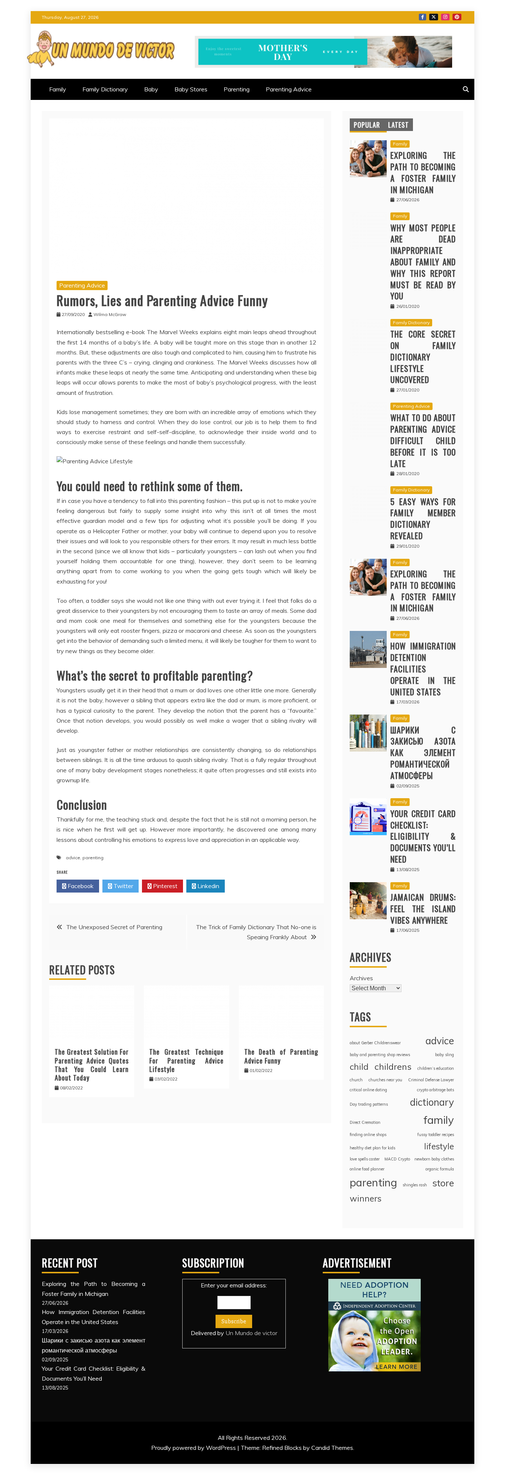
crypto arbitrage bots (435, 1089)
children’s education (435, 1068)
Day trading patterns (369, 1104)
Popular (367, 125)
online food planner (367, 1169)
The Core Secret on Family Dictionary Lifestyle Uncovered (423, 356)
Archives (361, 978)
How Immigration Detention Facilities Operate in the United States (423, 668)
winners (366, 1198)
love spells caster (365, 1159)
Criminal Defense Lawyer (431, 1079)
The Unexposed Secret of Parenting (114, 927)
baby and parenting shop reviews (380, 1054)
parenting (93, 857)
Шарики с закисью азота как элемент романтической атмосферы (423, 752)
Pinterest (457, 17)
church (356, 1079)
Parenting (237, 89)
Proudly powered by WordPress (194, 1447)
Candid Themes (332, 1447)
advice (73, 857)
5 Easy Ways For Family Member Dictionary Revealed (423, 518)
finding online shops (368, 1134)
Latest (398, 125)
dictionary (432, 1102)
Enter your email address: (234, 1309)
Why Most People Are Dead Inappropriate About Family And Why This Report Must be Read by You (423, 262)
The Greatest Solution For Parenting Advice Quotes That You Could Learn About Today (92, 1064)
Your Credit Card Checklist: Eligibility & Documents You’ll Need (423, 836)
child (359, 1066)
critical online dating (368, 1089)
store (443, 1183)
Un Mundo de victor (251, 1333)
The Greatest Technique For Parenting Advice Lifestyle (186, 1060)
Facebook (422, 17)
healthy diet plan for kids (372, 1147)
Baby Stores (190, 89)
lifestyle (439, 1146)
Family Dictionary (105, 89)
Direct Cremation (365, 1122)
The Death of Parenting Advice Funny (281, 1056)
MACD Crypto (397, 1159)
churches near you (385, 1079)
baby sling (444, 1054)
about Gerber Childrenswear (375, 1042)
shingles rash (415, 1184)
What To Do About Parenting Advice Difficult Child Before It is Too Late (423, 440)
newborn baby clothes (434, 1159)
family (438, 1119)
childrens (392, 1066)
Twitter (433, 17)
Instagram (445, 17)
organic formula (440, 1169)
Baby (151, 89)
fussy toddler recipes (435, 1134)
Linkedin (207, 886)
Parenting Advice (289, 89)
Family (57, 89)
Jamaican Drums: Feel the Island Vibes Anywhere (423, 908)
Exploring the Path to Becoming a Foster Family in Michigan (423, 172)
